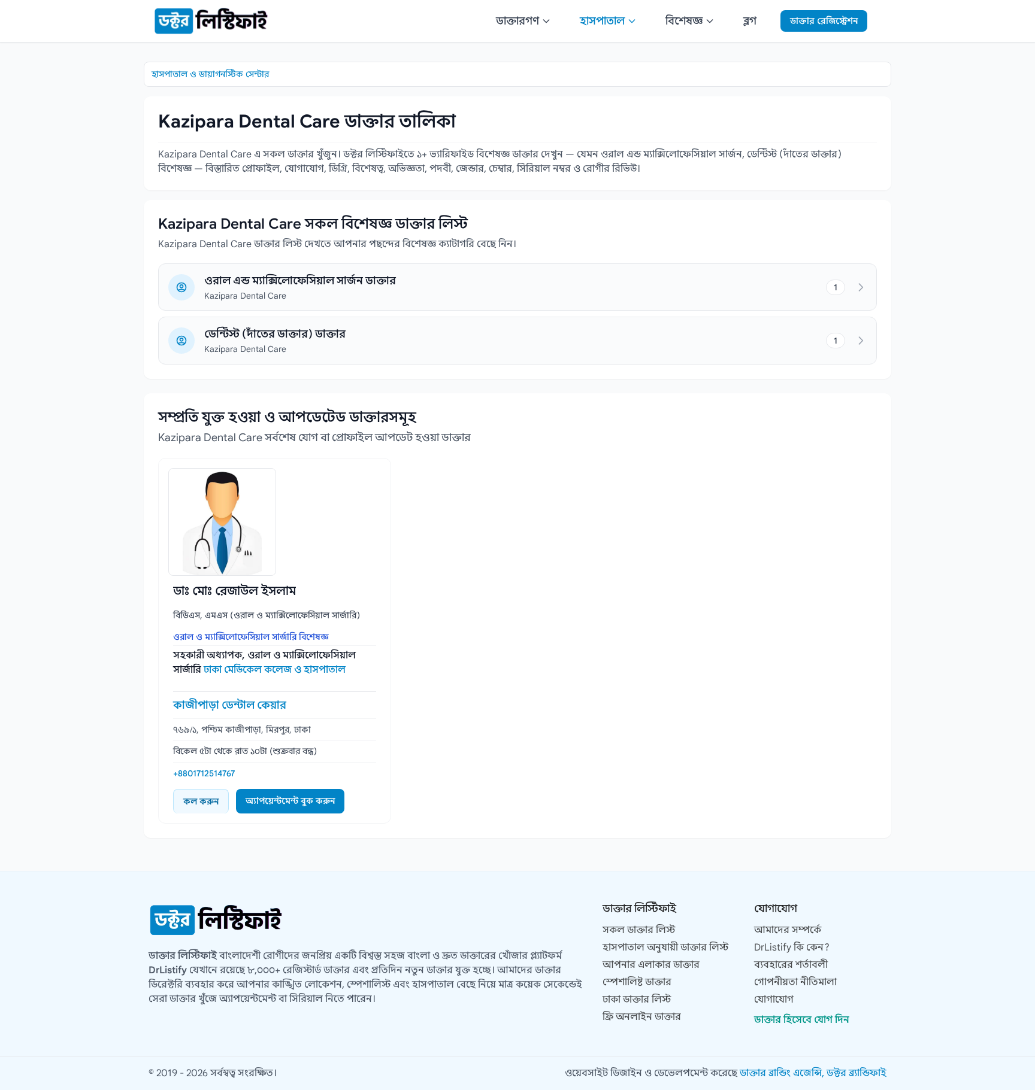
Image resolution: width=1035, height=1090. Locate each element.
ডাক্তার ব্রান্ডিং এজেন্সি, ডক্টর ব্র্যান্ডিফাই (813, 1073)
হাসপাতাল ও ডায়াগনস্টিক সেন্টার (210, 74)
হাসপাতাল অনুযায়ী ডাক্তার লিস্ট (665, 948)
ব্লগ (749, 21)
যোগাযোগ (774, 1000)
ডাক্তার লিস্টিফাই (183, 956)
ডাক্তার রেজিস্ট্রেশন (824, 21)
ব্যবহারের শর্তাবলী (791, 965)
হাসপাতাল (602, 21)
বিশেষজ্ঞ (684, 21)
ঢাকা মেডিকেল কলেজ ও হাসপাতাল (275, 670)
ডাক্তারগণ (517, 21)
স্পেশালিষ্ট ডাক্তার (637, 982)
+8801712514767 (204, 773)
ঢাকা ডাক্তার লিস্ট (637, 1000)
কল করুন (201, 801)
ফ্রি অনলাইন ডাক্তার (642, 1017)
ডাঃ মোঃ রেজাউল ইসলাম (234, 591)
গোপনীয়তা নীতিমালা (795, 982)
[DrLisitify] (210, 21)
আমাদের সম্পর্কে (787, 930)
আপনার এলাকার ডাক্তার (651, 965)
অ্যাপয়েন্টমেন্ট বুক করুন (290, 801)
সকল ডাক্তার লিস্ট (639, 930)
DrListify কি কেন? (792, 948)
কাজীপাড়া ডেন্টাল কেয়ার (229, 705)
